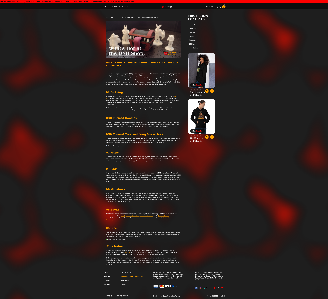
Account (125, 280)
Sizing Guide (126, 272)
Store (105, 272)
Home (104, 7)
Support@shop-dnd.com (132, 276)
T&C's (123, 285)
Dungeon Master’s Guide (144, 216)
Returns (106, 280)
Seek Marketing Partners (172, 296)
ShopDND (128, 252)
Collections (113, 7)
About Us (106, 285)
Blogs (213, 7)
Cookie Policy (107, 296)
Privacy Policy (122, 296)
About (207, 7)
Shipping (106, 276)
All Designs (123, 7)
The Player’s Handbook (128, 216)
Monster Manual (163, 216)
